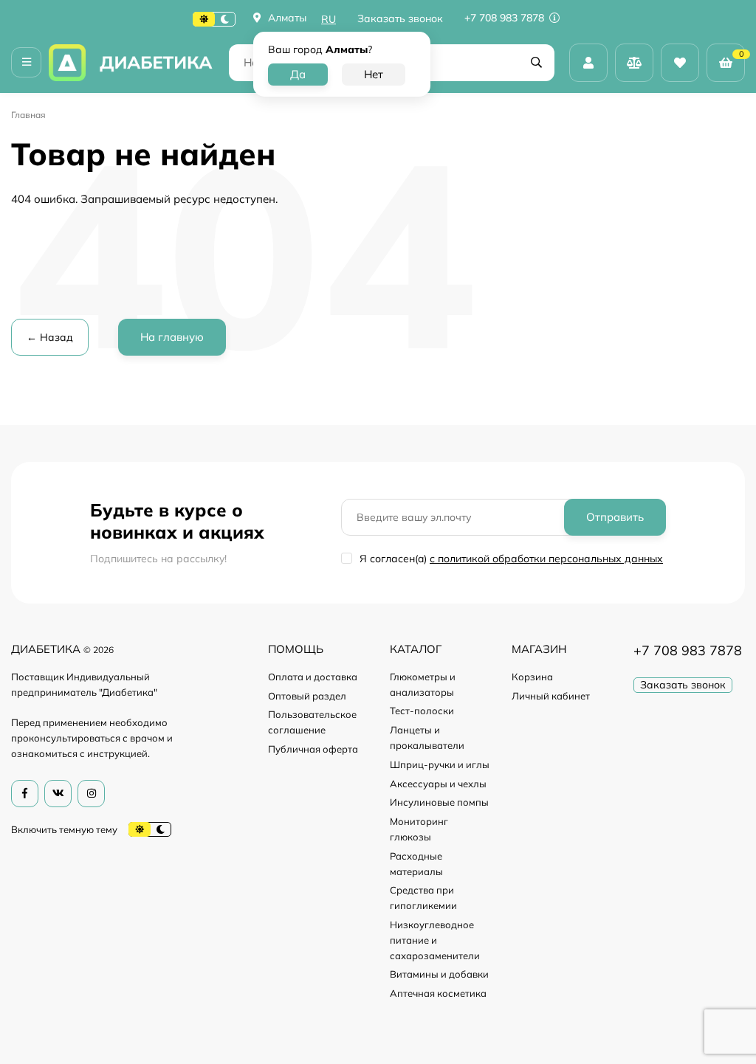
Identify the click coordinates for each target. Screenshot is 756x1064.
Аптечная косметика (438, 993)
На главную (172, 337)
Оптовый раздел (307, 696)
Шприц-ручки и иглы (439, 764)
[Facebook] (24, 793)
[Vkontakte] (58, 793)
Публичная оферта (313, 749)
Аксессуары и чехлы (438, 784)
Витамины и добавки (439, 974)
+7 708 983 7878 (505, 17)
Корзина (532, 677)
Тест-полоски (422, 710)
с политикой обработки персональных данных (546, 558)
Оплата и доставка (312, 677)
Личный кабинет (551, 696)
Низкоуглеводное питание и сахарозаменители (435, 940)
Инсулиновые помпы (439, 802)
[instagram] (91, 793)
